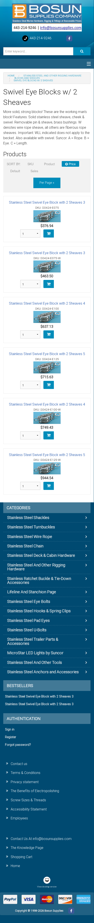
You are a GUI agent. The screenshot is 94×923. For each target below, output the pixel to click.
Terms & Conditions (25, 773)
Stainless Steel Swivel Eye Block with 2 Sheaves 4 (47, 303)
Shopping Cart (21, 857)
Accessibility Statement (29, 809)
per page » (46, 183)
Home (15, 866)
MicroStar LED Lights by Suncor (35, 653)
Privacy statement (25, 782)
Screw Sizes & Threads (28, 800)
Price (72, 164)
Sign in (9, 729)
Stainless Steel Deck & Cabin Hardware (41, 555)
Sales (34, 171)
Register (10, 737)
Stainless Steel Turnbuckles (31, 527)
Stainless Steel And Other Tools (34, 662)
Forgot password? (18, 745)
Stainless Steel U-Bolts (26, 630)
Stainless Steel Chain (25, 546)
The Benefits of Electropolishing (35, 791)
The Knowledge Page (27, 848)
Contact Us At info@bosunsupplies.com (41, 839)
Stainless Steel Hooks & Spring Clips (39, 611)
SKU (30, 164)
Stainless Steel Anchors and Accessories (43, 672)
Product (49, 164)
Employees (19, 818)
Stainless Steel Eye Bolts (28, 601)
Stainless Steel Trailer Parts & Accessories (32, 641)
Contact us (19, 764)
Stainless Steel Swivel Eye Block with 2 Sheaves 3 (47, 202)
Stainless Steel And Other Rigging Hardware (36, 567)
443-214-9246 (40, 38)
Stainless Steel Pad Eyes (28, 620)
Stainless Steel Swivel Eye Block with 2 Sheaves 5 (47, 354)
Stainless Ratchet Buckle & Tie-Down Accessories (39, 580)
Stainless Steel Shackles (28, 517)
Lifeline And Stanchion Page (31, 592)
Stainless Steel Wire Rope (29, 536)
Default (15, 171)
